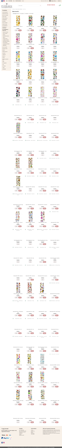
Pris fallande (26, 13)
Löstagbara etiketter (6, 39)
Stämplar (4, 54)
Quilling (3, 53)
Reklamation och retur (22, 432)
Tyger (3, 67)
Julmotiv (4, 34)
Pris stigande (22, 13)
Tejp (3, 64)
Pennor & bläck (4, 51)
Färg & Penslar (4, 18)
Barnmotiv (4, 45)
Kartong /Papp (4, 48)
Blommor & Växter (5, 32)
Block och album (5, 15)
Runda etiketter (5, 42)
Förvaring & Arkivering (4, 28)
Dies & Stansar (4, 22)
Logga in (20, 434)
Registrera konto (21, 435)
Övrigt (3, 57)
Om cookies (32, 434)
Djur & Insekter (5, 33)
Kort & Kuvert (4, 47)
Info (16, 30)
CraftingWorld (5, 12)
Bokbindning (4, 19)
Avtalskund (20, 433)
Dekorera (4, 21)
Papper (3, 50)
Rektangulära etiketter (6, 41)
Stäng (53, 447)
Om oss (32, 430)
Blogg (32, 432)
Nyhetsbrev (32, 433)
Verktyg (3, 56)
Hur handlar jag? (21, 430)
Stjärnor (4, 37)
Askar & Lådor (4, 24)
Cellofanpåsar (4, 25)
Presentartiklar (5, 13)
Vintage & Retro (5, 38)
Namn (18, 13)
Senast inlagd (31, 13)
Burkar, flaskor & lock (5, 59)
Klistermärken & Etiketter (5, 30)
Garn (3, 61)
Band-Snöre (4, 16)
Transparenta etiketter (6, 43)
